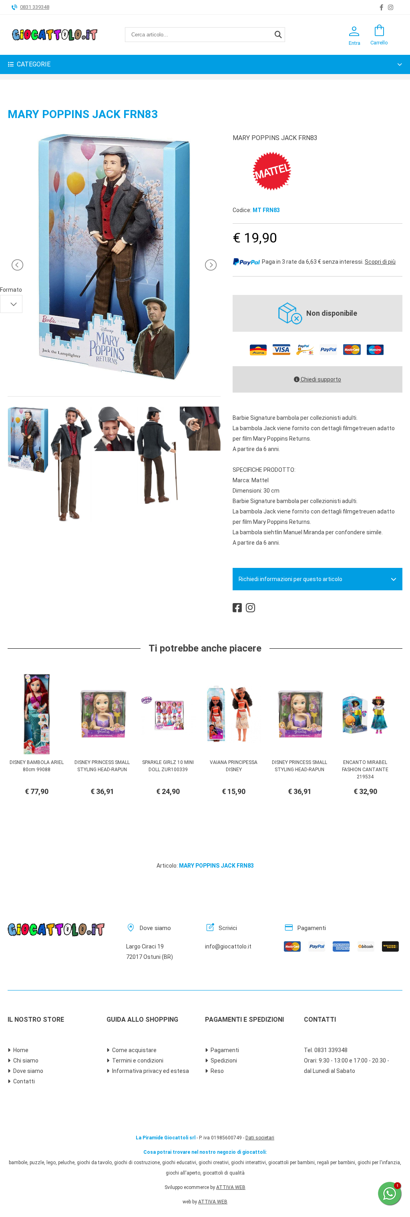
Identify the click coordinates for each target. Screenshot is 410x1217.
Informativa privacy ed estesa (150, 1071)
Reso (217, 1071)
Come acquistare (134, 1050)
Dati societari (259, 1138)
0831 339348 (34, 7)
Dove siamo (28, 1071)
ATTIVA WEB (230, 1187)
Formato (11, 290)
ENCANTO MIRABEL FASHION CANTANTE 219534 (365, 770)
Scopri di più (380, 262)
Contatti (24, 1081)
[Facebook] (381, 7)
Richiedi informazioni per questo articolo (290, 579)
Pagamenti (225, 1050)
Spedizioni (224, 1060)
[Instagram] (390, 7)
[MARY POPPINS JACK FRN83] (114, 379)
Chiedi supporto (320, 379)
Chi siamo (25, 1060)
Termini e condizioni (137, 1060)
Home (20, 1050)
